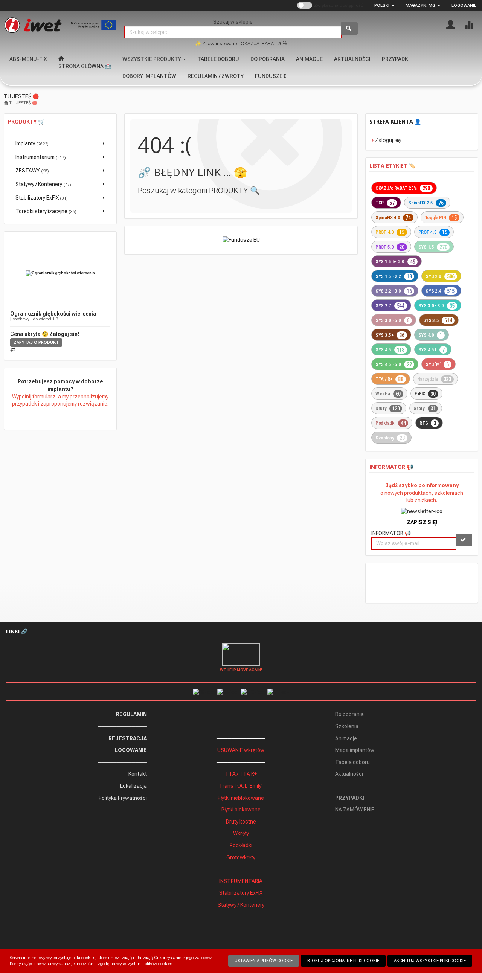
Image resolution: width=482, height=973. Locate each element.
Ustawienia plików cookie (264, 960)
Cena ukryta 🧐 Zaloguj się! (44, 334)
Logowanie (463, 5)
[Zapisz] (464, 540)
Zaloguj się (388, 140)
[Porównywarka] (469, 23)
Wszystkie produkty (152, 59)
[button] (384, 5)
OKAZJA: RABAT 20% (264, 43)
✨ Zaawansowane (216, 43)
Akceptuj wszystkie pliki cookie (430, 960)
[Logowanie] (450, 23)
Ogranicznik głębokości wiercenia (53, 314)
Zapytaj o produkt (36, 342)
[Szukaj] (349, 28)
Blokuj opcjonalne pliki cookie (343, 960)
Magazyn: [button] (420, 5)
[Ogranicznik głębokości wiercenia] (60, 273)
